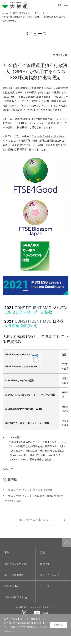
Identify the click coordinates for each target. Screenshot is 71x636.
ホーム (5, 13)
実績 (42, 552)
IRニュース (40, 13)
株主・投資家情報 (21, 13)
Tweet (6, 468)
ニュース (45, 586)
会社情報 (45, 563)
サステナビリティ (49, 574)
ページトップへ (66, 542)
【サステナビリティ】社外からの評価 (28, 490)
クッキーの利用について (27, 626)
